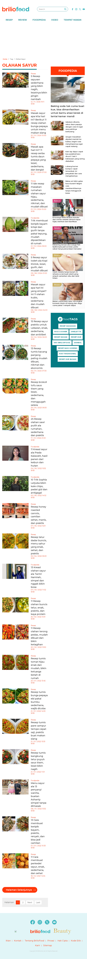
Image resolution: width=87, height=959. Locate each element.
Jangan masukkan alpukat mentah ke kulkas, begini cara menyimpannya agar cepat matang (74, 141)
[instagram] (76, 9)
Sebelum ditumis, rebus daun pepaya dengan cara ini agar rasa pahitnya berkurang (74, 127)
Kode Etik (76, 940)
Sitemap (47, 945)
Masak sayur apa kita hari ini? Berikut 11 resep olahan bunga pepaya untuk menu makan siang (39, 123)
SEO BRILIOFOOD (62, 343)
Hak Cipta (63, 940)
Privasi (50, 940)
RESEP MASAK (60, 337)
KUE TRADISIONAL (67, 354)
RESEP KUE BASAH (67, 359)
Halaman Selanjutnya (19, 889)
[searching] (65, 9)
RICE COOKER (60, 332)
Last (38, 902)
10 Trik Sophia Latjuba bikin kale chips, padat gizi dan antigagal (39, 486)
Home (5, 59)
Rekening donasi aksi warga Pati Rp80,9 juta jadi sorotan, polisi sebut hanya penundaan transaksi (67, 247)
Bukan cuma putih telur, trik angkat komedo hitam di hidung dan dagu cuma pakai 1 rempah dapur (67, 303)
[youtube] (84, 9)
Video (54, 20)
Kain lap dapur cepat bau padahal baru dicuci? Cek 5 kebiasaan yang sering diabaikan (75, 156)
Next (29, 902)
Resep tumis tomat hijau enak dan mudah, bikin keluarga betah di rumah (38, 668)
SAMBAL (78, 343)
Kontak (17, 940)
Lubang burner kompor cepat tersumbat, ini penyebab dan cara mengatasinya (73, 171)
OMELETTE (76, 332)
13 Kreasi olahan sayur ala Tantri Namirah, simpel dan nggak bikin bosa (38, 577)
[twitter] (80, 9)
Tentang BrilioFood (34, 940)
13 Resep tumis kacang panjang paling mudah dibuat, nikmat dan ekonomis (39, 358)
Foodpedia (39, 20)
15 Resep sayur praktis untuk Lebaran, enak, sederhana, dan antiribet (39, 328)
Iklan (8, 940)
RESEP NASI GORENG (67, 348)
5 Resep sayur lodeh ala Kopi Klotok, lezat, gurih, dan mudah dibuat (39, 264)
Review (22, 20)
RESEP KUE (76, 337)
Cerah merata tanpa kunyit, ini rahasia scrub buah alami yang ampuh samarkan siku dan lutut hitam (66, 275)
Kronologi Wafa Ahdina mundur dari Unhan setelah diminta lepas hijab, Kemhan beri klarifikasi (67, 219)
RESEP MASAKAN (68, 326)
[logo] (15, 9)
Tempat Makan (72, 20)
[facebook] (72, 9)
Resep (9, 20)
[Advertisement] (43, 40)
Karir (37, 945)
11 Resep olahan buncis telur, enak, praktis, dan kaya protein (39, 607)
